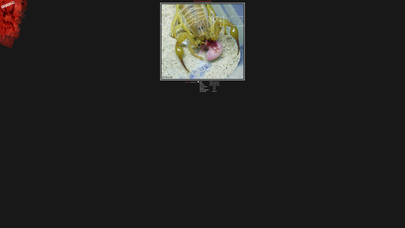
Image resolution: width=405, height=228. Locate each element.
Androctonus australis (202, 1)
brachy (188, 82)
